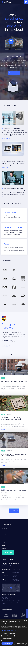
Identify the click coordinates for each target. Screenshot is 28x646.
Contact (4, 548)
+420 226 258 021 (16, 569)
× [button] (26, 620)
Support (4, 536)
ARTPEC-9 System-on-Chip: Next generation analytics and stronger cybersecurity (13, 418)
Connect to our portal (10, 159)
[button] (14, 630)
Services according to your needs (13, 188)
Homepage (4, 528)
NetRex (3, 377)
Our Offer (4, 531)
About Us (4, 542)
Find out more (12, 72)
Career (3, 545)
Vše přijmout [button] (7, 643)
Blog (3, 539)
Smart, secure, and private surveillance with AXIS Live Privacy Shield (13, 455)
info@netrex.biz (16, 572)
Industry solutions (6, 534)
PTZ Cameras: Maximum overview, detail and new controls (14, 382)
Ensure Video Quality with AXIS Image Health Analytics (13, 491)
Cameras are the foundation (12, 128)
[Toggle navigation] (26, 2)
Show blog (12, 510)
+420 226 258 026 (16, 571)
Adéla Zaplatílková (9, 377)
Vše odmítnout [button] (20, 643)
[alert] (14, 632)
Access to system (7, 552)
